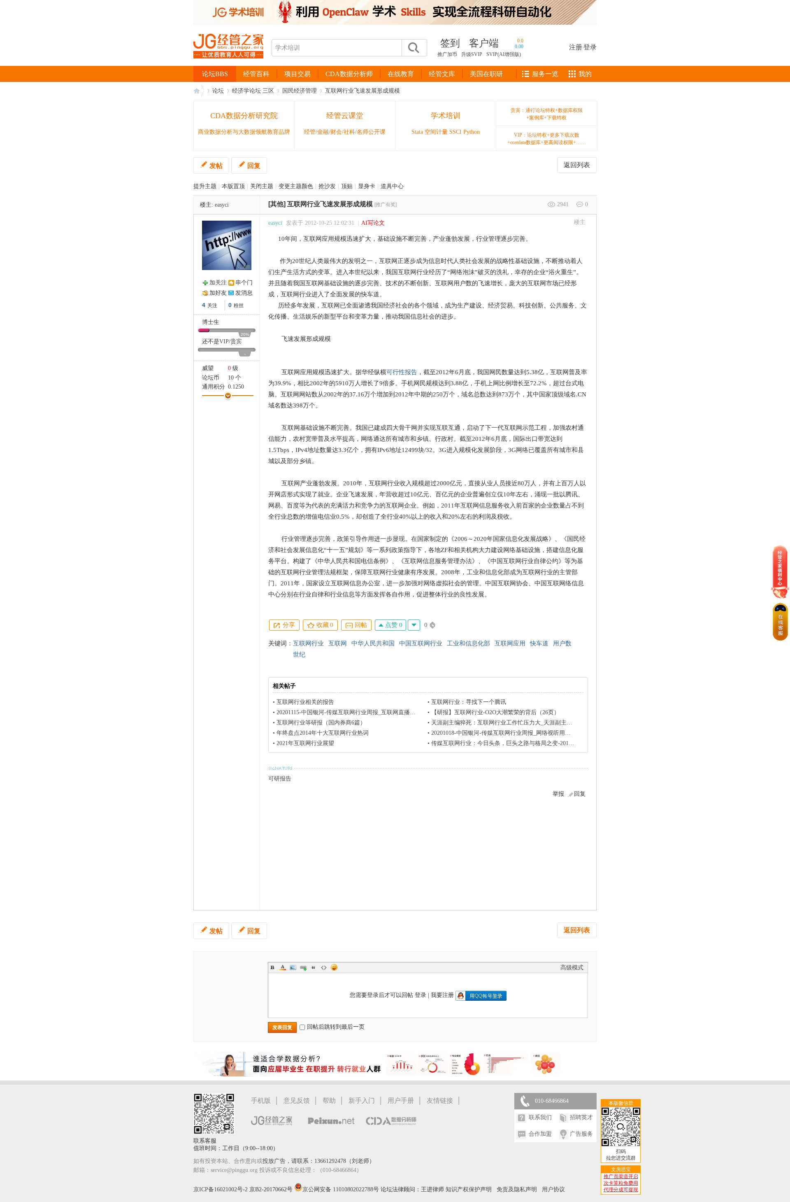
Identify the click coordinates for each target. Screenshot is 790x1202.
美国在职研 (486, 73)
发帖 (216, 165)
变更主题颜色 (296, 186)
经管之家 (198, 91)
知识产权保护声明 (469, 1189)
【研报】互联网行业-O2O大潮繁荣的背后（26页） (495, 712)
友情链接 (440, 1100)
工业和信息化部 (468, 643)
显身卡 (366, 186)
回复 (253, 165)
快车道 (539, 643)
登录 (590, 47)
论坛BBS (215, 73)
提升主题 (204, 186)
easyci (222, 205)
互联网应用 (510, 643)
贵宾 (236, 341)
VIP (224, 341)
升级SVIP (471, 54)
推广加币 (447, 54)
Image (293, 967)
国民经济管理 (299, 91)
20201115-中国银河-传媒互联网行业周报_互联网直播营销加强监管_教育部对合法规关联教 (390, 712)
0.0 (520, 41)
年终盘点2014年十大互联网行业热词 (322, 733)
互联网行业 (308, 643)
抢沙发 (327, 186)
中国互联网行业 (420, 643)
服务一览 (545, 73)
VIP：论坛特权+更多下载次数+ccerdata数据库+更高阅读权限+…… (546, 138)
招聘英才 (581, 1117)
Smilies (334, 967)
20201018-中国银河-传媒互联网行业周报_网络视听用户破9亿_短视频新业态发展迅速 (538, 733)
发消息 (244, 293)
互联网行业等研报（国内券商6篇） (321, 723)
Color (283, 967)
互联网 (337, 643)
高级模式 (571, 967)
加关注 (218, 283)
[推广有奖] (385, 204)
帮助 (329, 1100)
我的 (585, 73)
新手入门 (362, 1100)
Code (324, 967)
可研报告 (279, 779)
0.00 (519, 46)
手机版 (261, 1100)
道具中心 (392, 186)
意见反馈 (296, 1100)
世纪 (299, 654)
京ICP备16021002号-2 (220, 1189)
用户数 (562, 643)
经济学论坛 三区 (253, 91)
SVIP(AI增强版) (503, 54)
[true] (413, 48)
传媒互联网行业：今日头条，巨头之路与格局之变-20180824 (507, 743)
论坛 (218, 91)
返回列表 (577, 164)
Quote (313, 967)
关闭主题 (261, 186)
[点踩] (414, 625)
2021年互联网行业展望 (305, 743)
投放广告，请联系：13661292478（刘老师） (319, 1161)
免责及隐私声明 (517, 1189)
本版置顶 (233, 186)
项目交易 (297, 73)
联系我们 (540, 1117)
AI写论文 (373, 223)
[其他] (277, 203)
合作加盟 (540, 1134)
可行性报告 (401, 372)
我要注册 (442, 995)
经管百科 (256, 73)
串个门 (244, 283)
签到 (450, 43)
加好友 (218, 293)
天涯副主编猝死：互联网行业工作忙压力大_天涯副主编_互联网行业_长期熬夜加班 (536, 723)
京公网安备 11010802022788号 (341, 1189)
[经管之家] (228, 65)
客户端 (484, 43)
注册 (575, 47)
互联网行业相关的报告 (305, 702)
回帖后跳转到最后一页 (336, 1027)
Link (303, 967)
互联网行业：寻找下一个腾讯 (468, 702)
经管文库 (442, 73)
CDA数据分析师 (349, 73)
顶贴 (347, 186)
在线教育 (401, 73)
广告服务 (581, 1134)
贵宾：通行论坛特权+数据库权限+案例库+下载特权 (547, 114)
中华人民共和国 (373, 643)
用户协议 (553, 1189)
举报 (558, 794)
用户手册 (401, 1100)
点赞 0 (392, 625)
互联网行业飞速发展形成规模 (362, 91)
